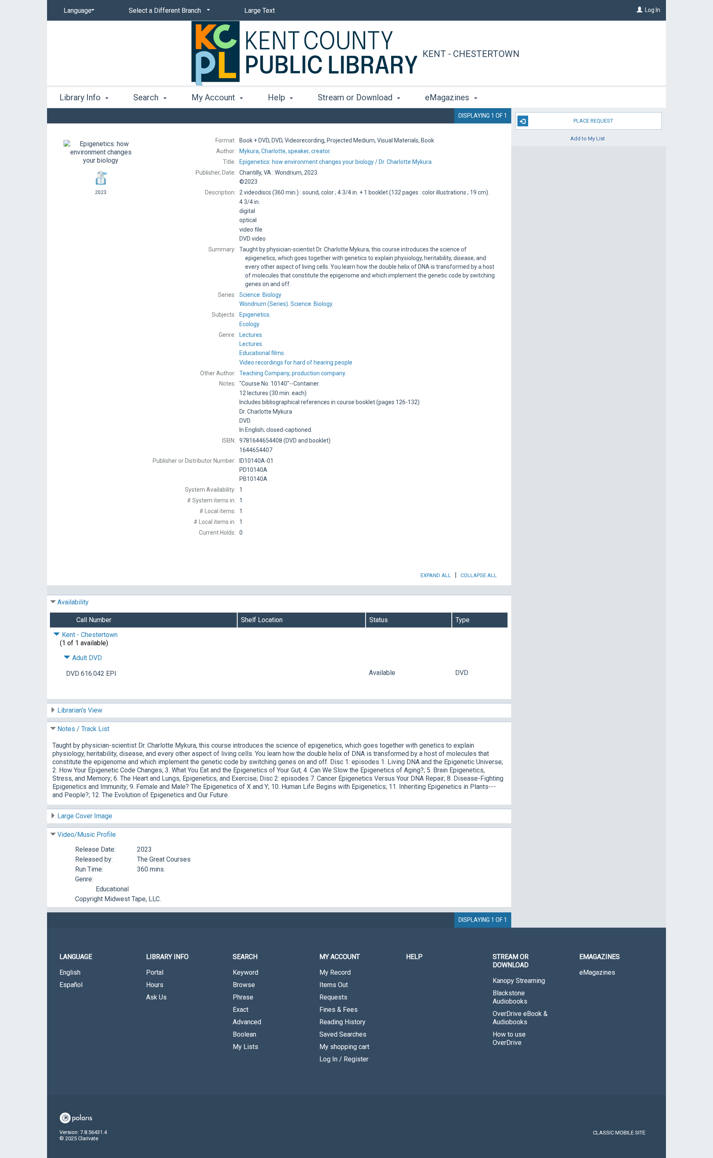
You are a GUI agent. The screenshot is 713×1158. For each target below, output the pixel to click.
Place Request (593, 121)
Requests (333, 997)
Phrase (243, 997)
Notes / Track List (83, 729)
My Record (335, 972)
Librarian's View (79, 710)
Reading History (342, 1022)
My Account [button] (214, 97)
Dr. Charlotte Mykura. (336, 162)
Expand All (435, 575)
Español (71, 985)
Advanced (247, 1022)
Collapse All (478, 575)
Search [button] (147, 97)
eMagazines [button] (448, 97)
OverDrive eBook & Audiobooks (520, 1018)
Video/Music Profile (86, 834)
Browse (244, 985)
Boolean (244, 1034)
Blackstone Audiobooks (510, 997)
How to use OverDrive (509, 1038)
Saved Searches (342, 1034)
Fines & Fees (338, 1010)
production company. (292, 373)
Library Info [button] (81, 97)
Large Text (259, 10)
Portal (154, 972)
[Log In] (639, 10)
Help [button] (277, 97)
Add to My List (587, 138)
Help (414, 957)
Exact (240, 1010)
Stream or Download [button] (356, 97)
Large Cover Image (84, 816)
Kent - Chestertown (471, 54)
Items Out (333, 985)
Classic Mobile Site (619, 1133)
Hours (154, 985)
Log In (652, 10)
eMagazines (597, 972)
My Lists (245, 1047)
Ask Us (156, 997)
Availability (73, 602)
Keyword (245, 972)
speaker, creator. (285, 151)
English (69, 972)
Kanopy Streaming (519, 981)
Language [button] (75, 957)
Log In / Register (343, 1059)
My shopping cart (344, 1047)
